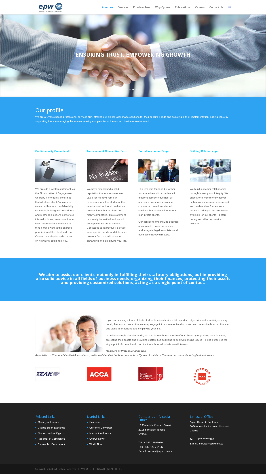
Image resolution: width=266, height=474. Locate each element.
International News (100, 433)
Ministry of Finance (49, 422)
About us (107, 7)
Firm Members (142, 7)
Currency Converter (100, 427)
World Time (95, 444)
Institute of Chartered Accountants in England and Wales (181, 355)
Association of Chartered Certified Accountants (61, 355)
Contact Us (216, 7)
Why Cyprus (162, 7)
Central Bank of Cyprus (51, 433)
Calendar (94, 422)
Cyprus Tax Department (51, 444)
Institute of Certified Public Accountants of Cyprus (119, 355)
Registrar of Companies (51, 438)
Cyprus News (97, 438)
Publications (183, 7)
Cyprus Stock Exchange (51, 427)
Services (123, 7)
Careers (200, 7)
